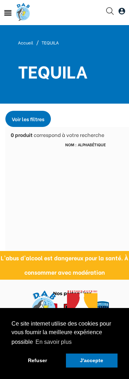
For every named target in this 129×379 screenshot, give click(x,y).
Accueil (25, 42)
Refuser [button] (37, 360)
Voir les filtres (28, 119)
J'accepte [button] (91, 360)
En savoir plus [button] (53, 342)
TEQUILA (50, 42)
